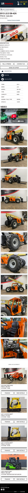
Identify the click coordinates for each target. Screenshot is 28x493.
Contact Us (21, 64)
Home (1, 11)
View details (21, 393)
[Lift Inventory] (7, 6)
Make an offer (14, 67)
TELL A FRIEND (6, 64)
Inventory (6, 11)
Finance (7, 393)
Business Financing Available (13, 20)
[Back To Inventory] (7, 9)
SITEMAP (15, 491)
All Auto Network (22, 491)
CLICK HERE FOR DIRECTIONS (5, 487)
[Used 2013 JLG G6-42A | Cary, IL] (14, 33)
